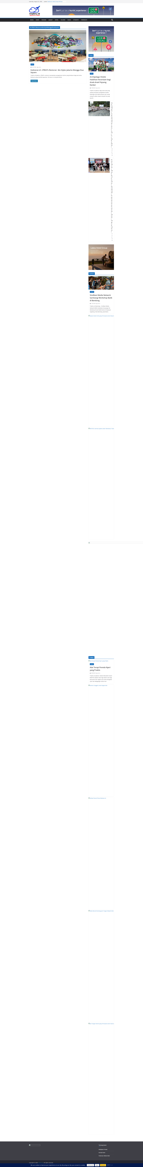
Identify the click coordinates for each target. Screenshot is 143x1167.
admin (39, 67)
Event (37, 20)
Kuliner (63, 20)
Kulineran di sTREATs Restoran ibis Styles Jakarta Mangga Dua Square (57, 71)
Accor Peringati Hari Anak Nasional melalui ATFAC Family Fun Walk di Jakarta (112, 124)
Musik (69, 20)
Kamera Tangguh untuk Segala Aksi (56, 1)
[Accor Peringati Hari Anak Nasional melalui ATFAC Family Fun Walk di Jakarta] (99, 129)
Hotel (56, 20)
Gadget (50, 20)
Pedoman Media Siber (104, 1155)
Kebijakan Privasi (103, 1149)
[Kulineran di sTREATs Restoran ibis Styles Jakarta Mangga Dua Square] (57, 46)
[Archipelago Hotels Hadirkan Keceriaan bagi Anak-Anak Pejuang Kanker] (101, 64)
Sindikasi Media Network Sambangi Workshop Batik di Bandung (101, 298)
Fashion (44, 20)
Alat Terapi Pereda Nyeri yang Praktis (100, 668)
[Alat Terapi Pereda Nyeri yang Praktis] (101, 661)
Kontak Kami (102, 1152)
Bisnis (32, 20)
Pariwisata (84, 20)
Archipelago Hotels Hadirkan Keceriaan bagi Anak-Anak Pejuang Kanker (100, 81)
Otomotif (76, 20)
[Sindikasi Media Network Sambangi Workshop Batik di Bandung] (101, 283)
